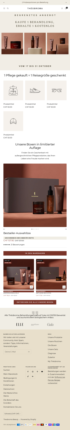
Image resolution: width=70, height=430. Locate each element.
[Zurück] (4, 229)
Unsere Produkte (55, 337)
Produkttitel (8, 104)
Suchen (6, 370)
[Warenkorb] (66, 8)
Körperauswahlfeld (11, 293)
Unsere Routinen (55, 341)
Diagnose (52, 353)
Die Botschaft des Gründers (11, 401)
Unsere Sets (53, 349)
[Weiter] (66, 229)
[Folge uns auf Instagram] (32, 371)
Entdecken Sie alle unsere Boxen (35, 302)
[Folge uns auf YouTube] (42, 371)
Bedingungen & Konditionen (10, 379)
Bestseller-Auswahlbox (17, 233)
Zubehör (51, 357)
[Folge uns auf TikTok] (28, 376)
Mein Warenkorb (10, 374)
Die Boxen (52, 345)
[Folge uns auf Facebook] (28, 371)
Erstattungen (9, 385)
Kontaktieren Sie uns (12, 407)
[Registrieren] (28, 351)
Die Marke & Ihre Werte (10, 394)
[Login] (62, 8)
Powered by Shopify (28, 419)
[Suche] (8, 8)
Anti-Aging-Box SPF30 (43, 293)
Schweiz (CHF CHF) (12, 414)
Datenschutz (8, 389)
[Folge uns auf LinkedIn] (32, 376)
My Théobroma (54, 361)
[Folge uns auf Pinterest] (37, 371)
